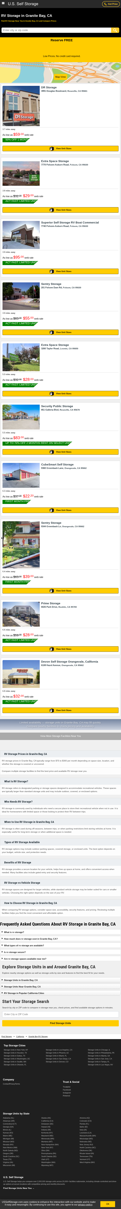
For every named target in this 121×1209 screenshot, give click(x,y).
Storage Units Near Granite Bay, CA (22, 986)
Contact (6, 1084)
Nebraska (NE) (86, 1142)
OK (107, 1204)
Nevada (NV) (8, 1145)
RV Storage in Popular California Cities (24, 993)
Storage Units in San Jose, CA (100, 1059)
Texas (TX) (7, 1159)
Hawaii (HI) (45, 1127)
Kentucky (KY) (47, 1133)
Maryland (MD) (47, 1136)
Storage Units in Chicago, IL (99, 1050)
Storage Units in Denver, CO (57, 1062)
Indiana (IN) (46, 1130)
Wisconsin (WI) (9, 1165)
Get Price (113, 4)
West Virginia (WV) (87, 1162)
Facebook (67, 1090)
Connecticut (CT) (10, 1124)
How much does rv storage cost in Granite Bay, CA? (31, 939)
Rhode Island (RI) (87, 1153)
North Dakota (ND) (10, 1151)
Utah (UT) (45, 1159)
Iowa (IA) (83, 1130)
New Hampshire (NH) (50, 1145)
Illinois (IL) (7, 1130)
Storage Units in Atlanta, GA (99, 1056)
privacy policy (85, 1204)
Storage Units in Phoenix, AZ (57, 1053)
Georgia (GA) (8, 1127)
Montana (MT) (47, 1142)
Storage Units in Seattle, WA (15, 1062)
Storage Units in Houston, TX (15, 1053)
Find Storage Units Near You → (18, 1188)
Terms (17, 1084)
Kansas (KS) (8, 1133)
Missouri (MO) (8, 1142)
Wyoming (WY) (47, 1165)
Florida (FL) (84, 1124)
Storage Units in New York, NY (16, 1050)
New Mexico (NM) (10, 1148)
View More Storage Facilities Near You (60, 736)
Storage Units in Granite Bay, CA (21, 980)
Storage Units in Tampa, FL (98, 1062)
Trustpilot (66, 1087)
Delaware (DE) (47, 1124)
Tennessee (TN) (86, 1156)
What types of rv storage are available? (24, 945)
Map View (60, 77)
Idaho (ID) (84, 1127)
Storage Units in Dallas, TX (14, 1056)
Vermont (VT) (85, 1159)
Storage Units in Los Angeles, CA (59, 1050)
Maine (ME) (7, 1136)
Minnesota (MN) (47, 1139)
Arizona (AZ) (85, 1118)
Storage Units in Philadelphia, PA (101, 1053)
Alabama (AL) (8, 1118)
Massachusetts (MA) (88, 1136)
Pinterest (66, 1096)
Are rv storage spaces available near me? (25, 959)
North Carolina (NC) (88, 1148)
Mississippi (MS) (86, 1139)
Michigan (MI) (8, 1139)
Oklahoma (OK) (86, 1151)
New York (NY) (47, 1148)
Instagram (67, 1093)
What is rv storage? (14, 932)
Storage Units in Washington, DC (17, 1059)
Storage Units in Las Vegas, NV (100, 1065)
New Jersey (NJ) (86, 1145)
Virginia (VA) (8, 1162)
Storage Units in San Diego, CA (58, 1059)
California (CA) (47, 1121)
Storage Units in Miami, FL (56, 1056)
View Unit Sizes (63, 148)
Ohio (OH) (45, 1151)
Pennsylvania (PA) (48, 1153)
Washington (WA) (48, 1162)
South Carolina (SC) (11, 1156)
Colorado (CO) (85, 1121)
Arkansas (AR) (9, 1121)
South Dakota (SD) (48, 1156)
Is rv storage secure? (15, 952)
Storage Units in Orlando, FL (15, 1065)
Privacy (12, 1084)
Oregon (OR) (8, 1153)
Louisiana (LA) (85, 1133)
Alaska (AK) (46, 1118)
